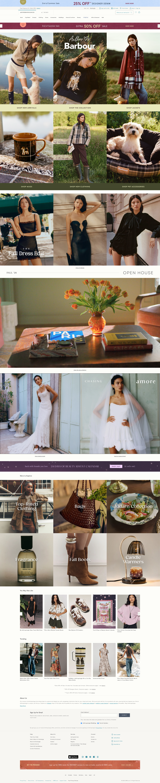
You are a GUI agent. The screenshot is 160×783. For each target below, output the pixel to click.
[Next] (158, 26)
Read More (23, 706)
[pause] (158, 280)
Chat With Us (117, 744)
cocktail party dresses (88, 703)
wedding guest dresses (102, 703)
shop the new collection (80, 370)
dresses (49, 703)
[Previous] (1, 26)
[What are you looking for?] (131, 12)
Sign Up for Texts (118, 741)
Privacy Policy (99, 727)
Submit (124, 715)
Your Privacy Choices (73, 780)
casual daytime (114, 703)
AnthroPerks (117, 737)
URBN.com (55, 780)
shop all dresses (80, 268)
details (38, 8)
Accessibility (48, 780)
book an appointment (120, 456)
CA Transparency (40, 780)
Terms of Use (31, 780)
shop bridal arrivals (40, 456)
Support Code (63, 780)
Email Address (85, 712)
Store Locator (117, 734)
